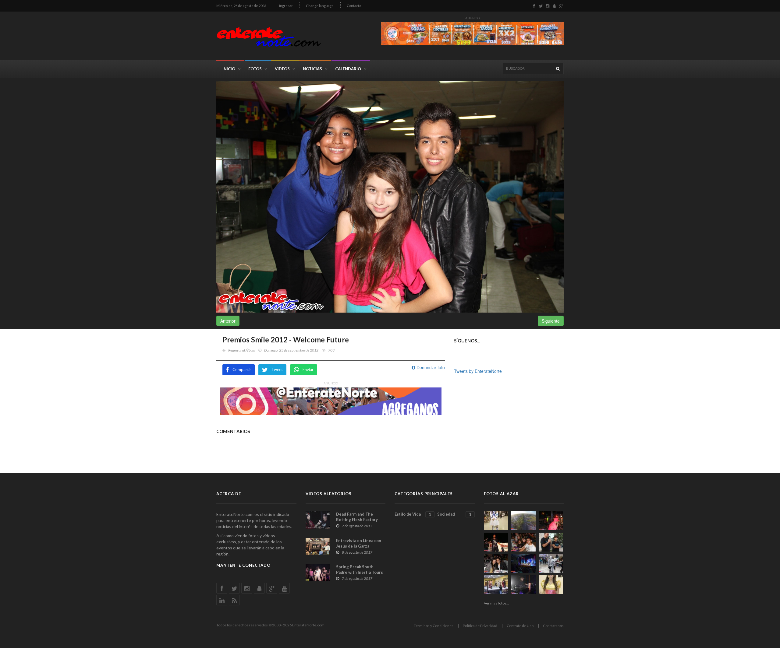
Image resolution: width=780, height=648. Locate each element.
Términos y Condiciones (433, 625)
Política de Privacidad (480, 625)
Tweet (277, 369)
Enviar (308, 369)
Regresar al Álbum (241, 350)
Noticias (312, 68)
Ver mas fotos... (496, 603)
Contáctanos (553, 625)
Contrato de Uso (520, 625)
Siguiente (551, 321)
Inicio (228, 68)
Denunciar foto (430, 367)
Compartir (241, 369)
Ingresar (286, 6)
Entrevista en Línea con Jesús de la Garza (358, 543)
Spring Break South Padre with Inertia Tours (359, 569)
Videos (282, 68)
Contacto (354, 6)
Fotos (255, 68)
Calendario (348, 68)
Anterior (228, 321)
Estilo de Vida (413, 514)
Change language (320, 6)
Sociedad (454, 514)
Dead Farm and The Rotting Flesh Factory (357, 517)
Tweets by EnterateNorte (478, 371)
